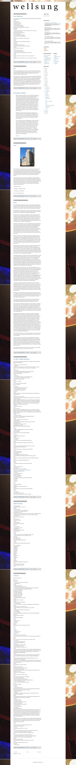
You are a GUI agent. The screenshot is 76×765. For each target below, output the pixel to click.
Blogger (42, 762)
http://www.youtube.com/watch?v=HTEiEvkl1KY (22, 469)
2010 (45, 82)
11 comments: (27, 352)
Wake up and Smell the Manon (49, 41)
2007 (45, 110)
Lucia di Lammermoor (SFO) (48, 61)
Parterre (55, 55)
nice (15, 741)
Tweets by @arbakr (46, 15)
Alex (46, 48)
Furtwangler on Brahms (19, 93)
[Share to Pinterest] (35, 62)
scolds (16, 168)
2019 (45, 71)
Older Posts (39, 751)
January (47, 97)
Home (27, 751)
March (47, 94)
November (47, 88)
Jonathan (47, 50)
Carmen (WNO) (47, 63)
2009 (45, 84)
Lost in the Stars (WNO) (48, 57)
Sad (14, 68)
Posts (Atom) (19, 753)
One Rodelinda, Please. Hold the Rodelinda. (51, 22)
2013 (45, 78)
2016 (45, 74)
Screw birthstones (18, 16)
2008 (45, 85)
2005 (45, 113)
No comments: (27, 138)
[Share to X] (32, 62)
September (47, 91)
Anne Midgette (56, 58)
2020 (45, 69)
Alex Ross (55, 62)
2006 (45, 111)
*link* (15, 39)
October (47, 89)
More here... (18, 135)
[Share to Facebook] (33, 62)
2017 (45, 72)
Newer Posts (15, 751)
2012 (45, 79)
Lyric (14, 145)
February (47, 95)
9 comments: (27, 496)
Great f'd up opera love (48, 27)
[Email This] (30, 62)
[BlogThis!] (31, 62)
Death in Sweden (17, 503)
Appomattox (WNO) (47, 59)
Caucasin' (16, 575)
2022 (45, 68)
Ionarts (55, 59)
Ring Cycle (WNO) (47, 55)
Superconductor (56, 61)
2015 (45, 75)
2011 (45, 81)
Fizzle (15, 202)
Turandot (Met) (47, 62)
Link (15, 616)
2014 (45, 77)
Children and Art (47, 31)
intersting (16, 686)
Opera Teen (56, 63)
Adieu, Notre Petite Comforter (49, 36)
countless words (31, 258)
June (46, 92)
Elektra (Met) (46, 56)
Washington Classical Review (57, 57)
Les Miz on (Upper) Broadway (21, 359)
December (47, 86)
